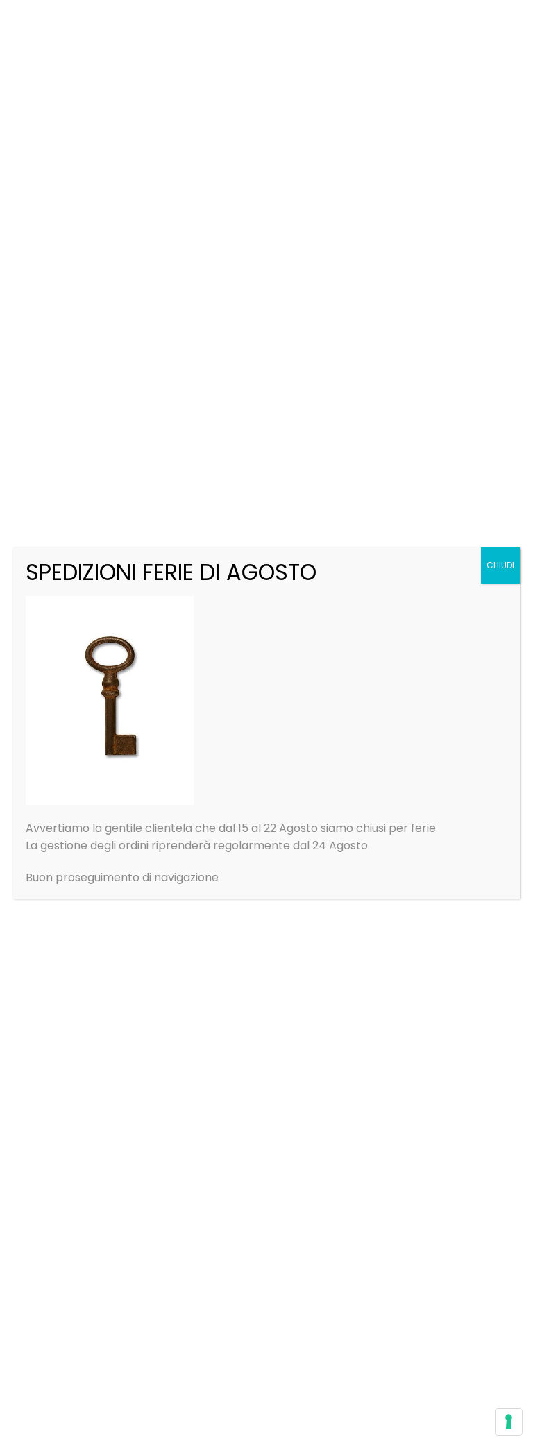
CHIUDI (500, 565)
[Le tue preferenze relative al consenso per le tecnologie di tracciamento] (509, 1422)
